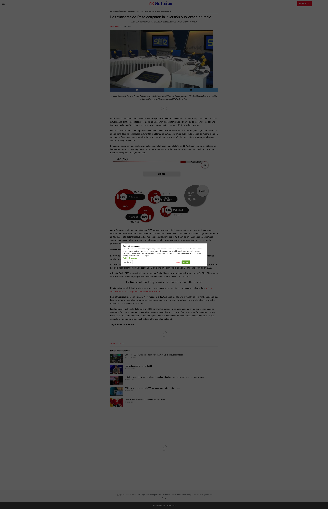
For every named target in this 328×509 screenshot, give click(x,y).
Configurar (127, 262)
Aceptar (185, 262)
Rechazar (177, 262)
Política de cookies (130, 258)
